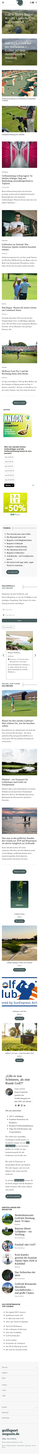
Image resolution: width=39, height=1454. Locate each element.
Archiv (4, 1390)
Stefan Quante (8, 61)
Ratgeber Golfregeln (15, 543)
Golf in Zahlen (11, 1340)
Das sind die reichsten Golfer (16, 1349)
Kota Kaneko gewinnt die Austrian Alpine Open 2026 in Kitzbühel (26, 1259)
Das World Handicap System (16, 1346)
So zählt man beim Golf (15, 1318)
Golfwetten (5, 240)
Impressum (5, 1412)
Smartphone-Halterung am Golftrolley (13, 134)
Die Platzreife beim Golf (16, 537)
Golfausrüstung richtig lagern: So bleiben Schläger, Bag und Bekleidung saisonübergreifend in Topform (17, 180)
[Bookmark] (8, 648)
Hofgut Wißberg (14, 652)
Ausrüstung (5, 172)
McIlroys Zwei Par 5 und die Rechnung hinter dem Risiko (15, 372)
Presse (4, 1378)
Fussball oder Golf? (25, 1244)
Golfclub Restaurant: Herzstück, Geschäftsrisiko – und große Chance (26, 1288)
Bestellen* (19, 1060)
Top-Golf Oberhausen (14, 1326)
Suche (19, 620)
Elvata (3, 1447)
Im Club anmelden (13, 1196)
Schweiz (4, 304)
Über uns (4, 1367)
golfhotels (7, 586)
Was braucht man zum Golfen (19, 534)
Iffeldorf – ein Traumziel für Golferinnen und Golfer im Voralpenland (15, 782)
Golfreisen (7, 686)
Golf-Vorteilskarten (13, 1335)
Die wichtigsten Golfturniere (16, 1329)
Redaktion (4, 253)
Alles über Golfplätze (13, 1332)
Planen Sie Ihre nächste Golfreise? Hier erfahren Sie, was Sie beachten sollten (18, 723)
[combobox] (19, 609)
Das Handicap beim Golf (17, 549)
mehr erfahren (27, 1186)
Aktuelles (4, 367)
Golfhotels (20, 594)
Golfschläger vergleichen (24, 1445)
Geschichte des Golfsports (15, 1343)
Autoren (4, 1385)
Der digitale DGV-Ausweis (16, 1312)
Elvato (34, 1445)
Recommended (7, 627)
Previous (4, 655)
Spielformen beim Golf (14, 1315)
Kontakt (4, 1407)
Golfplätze (28, 597)
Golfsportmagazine (11, 1445)
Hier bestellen (19, 921)
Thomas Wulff (5, 187)
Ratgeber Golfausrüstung (17, 546)
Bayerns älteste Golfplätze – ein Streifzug (23, 1231)
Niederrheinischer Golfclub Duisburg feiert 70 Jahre (25, 1218)
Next (35, 655)
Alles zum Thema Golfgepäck (17, 1321)
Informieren (19, 1018)
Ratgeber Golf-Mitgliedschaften (19, 540)
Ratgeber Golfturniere (15, 552)
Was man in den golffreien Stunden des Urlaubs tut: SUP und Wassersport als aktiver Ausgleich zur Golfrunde (19, 841)
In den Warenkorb (20, 969)
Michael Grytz (8, 30)
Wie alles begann (11, 1168)
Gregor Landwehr (19, 1089)
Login (3, 1395)
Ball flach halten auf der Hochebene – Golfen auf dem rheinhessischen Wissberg (18, 50)
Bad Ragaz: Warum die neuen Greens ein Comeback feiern (19, 308)
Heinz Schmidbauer (20, 1238)
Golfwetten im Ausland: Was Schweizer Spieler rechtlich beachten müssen (19, 247)
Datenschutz (5, 1418)
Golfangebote (10, 597)
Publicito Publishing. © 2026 (15, 1442)
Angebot (4, 1372)
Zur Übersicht (13, 572)
